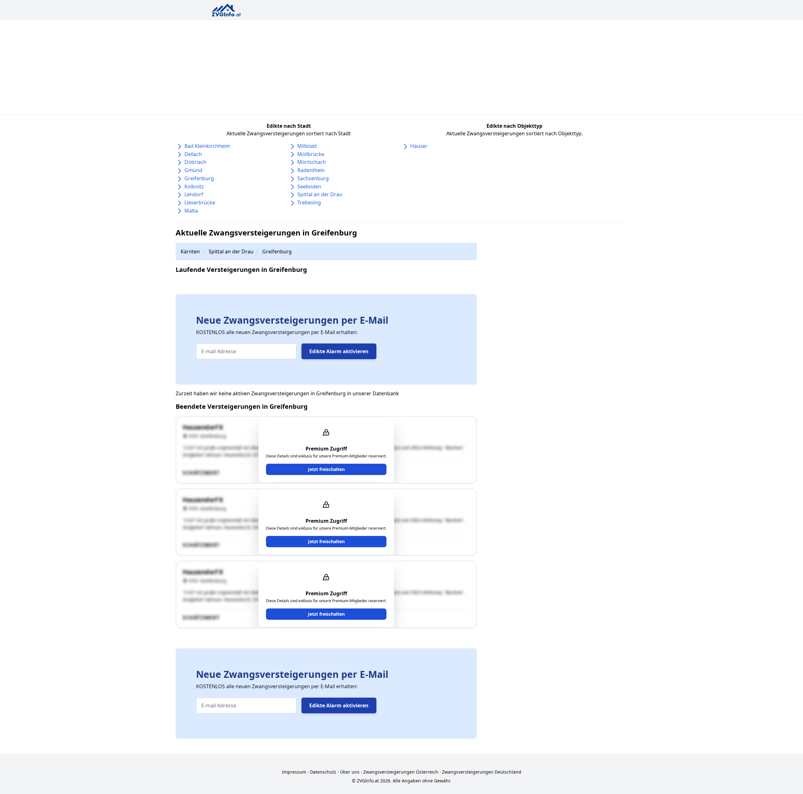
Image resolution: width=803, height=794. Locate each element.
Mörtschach (311, 162)
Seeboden (309, 186)
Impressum (294, 772)
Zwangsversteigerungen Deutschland (481, 772)
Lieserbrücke (199, 202)
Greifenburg (199, 178)
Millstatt (307, 146)
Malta (191, 210)
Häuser (419, 146)
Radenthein (311, 170)
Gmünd (193, 170)
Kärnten (190, 251)
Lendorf (193, 194)
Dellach (193, 154)
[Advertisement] (401, 67)
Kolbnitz (194, 186)
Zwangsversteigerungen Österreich (400, 772)
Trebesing (309, 202)
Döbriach (195, 162)
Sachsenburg (313, 178)
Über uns (349, 772)
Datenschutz (323, 772)
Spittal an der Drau (319, 194)
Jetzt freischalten (326, 469)
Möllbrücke (310, 154)
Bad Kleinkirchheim (207, 146)
